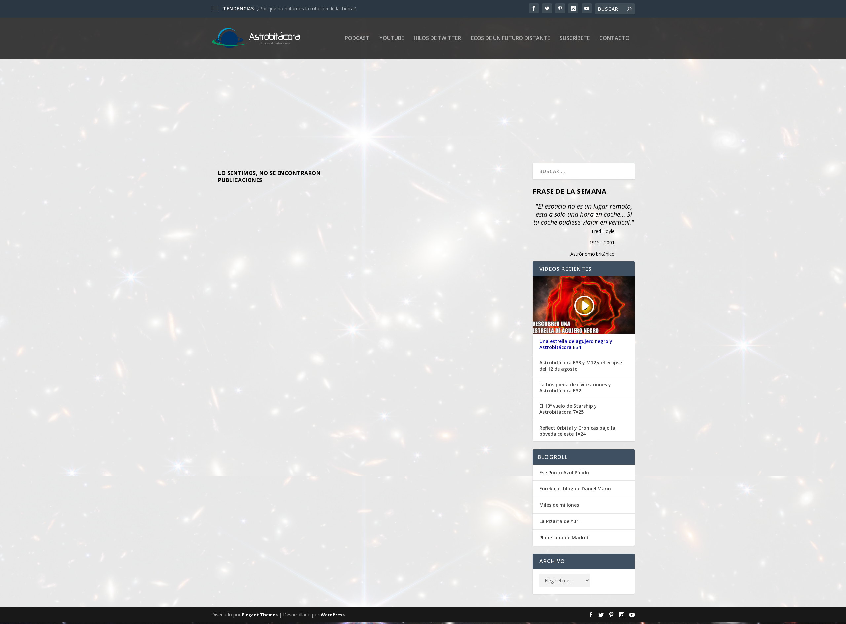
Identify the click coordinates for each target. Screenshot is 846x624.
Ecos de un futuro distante (510, 38)
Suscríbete (575, 38)
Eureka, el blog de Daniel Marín (575, 488)
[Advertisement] (410, 103)
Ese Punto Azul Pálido (564, 472)
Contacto (614, 38)
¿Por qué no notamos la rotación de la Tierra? (306, 8)
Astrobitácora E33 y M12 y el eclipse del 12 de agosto (580, 366)
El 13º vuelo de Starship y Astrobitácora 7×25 (568, 409)
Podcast (357, 38)
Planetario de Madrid (563, 537)
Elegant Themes (260, 615)
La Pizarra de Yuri (559, 521)
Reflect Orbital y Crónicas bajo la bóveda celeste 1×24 (577, 431)
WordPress (333, 615)
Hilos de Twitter (437, 38)
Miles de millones (559, 505)
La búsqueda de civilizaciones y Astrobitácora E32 (575, 388)
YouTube (391, 38)
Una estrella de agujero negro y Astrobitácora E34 (575, 344)
